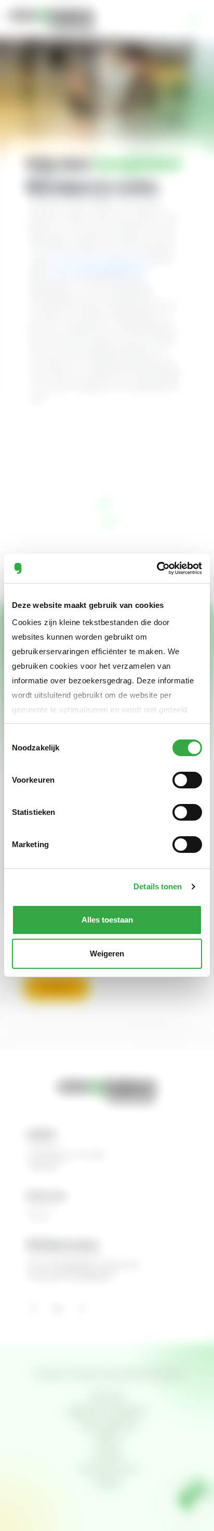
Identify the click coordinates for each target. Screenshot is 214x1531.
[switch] (187, 780)
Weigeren (107, 953)
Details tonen (157, 886)
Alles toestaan (107, 919)
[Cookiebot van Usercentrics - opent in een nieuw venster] (156, 568)
